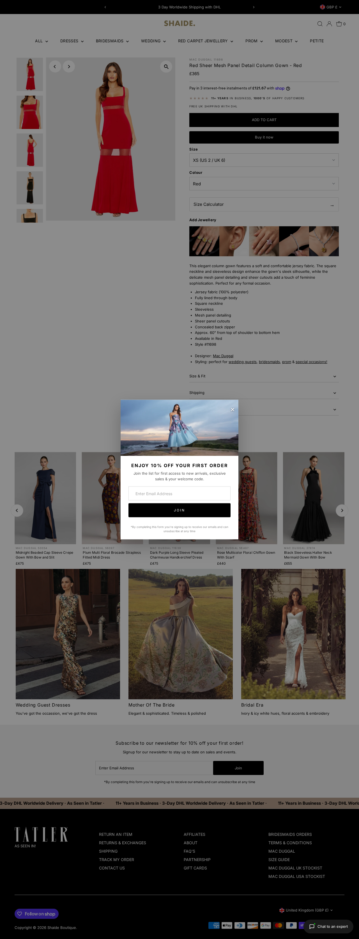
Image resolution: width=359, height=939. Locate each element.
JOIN (179, 510)
